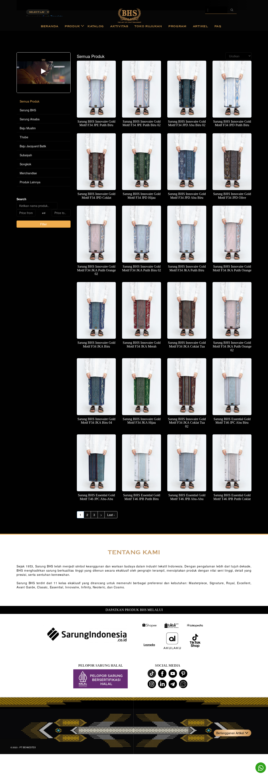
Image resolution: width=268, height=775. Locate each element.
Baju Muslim (28, 128)
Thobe (24, 137)
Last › (111, 515)
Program (177, 26)
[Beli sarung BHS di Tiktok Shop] (195, 640)
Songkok (25, 164)
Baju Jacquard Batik (33, 146)
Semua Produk (29, 101)
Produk (72, 26)
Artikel (200, 26)
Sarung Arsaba (30, 119)
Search (21, 199)
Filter (43, 224)
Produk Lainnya (30, 182)
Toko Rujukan (148, 26)
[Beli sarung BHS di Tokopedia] (195, 625)
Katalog (96, 26)
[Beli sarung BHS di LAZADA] (149, 645)
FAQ (217, 26)
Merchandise (28, 173)
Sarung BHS (28, 110)
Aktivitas (119, 26)
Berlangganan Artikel (230, 733)
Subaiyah (26, 155)
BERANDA (49, 26)
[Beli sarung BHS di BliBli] (172, 625)
